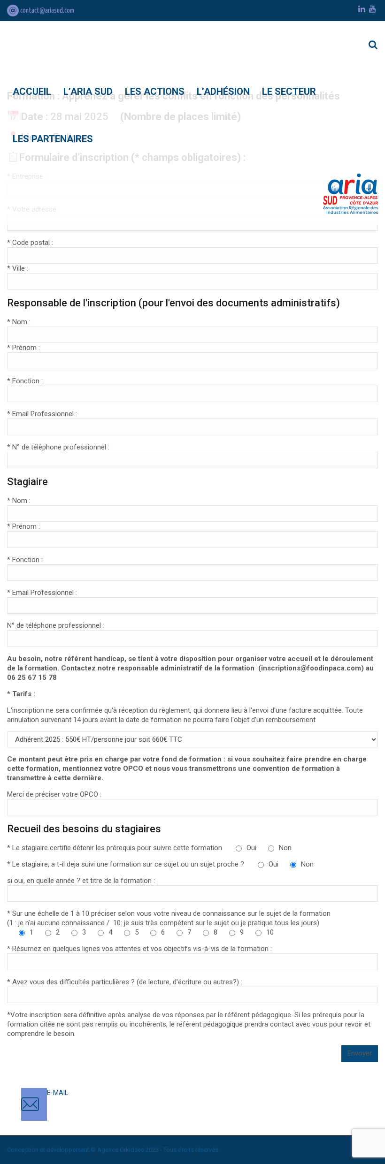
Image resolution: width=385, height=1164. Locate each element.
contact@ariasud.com (46, 10)
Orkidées (132, 1149)
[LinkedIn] (361, 9)
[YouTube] (372, 9)
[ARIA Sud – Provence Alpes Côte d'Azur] (350, 194)
